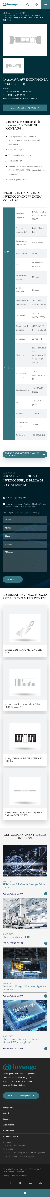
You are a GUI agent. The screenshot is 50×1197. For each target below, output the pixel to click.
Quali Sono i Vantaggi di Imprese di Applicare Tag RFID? (24, 988)
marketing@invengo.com (16, 497)
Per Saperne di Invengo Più (21, 1095)
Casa (8, 13)
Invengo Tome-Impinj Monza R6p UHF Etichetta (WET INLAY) (23, 814)
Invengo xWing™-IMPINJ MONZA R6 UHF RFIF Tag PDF (25, 454)
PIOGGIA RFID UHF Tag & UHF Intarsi (22, 15)
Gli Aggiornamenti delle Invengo (25, 836)
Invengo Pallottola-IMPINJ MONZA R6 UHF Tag (23, 759)
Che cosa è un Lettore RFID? (16, 937)
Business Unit (8, 1130)
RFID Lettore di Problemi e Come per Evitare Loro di (24, 886)
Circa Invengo (8, 1125)
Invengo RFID (19, 13)
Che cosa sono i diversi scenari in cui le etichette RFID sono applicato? (21, 1041)
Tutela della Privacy (19, 1176)
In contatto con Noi (10, 1136)
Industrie (6, 1113)
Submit (12, 579)
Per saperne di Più (25, 894)
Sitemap (6, 1176)
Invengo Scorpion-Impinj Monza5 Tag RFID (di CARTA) (22, 705)
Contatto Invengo (25, 107)
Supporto (6, 1119)
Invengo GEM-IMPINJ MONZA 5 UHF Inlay (23, 651)
